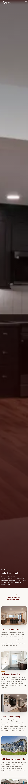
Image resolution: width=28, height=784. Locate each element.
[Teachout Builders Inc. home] (6, 2)
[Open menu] (25, 2)
